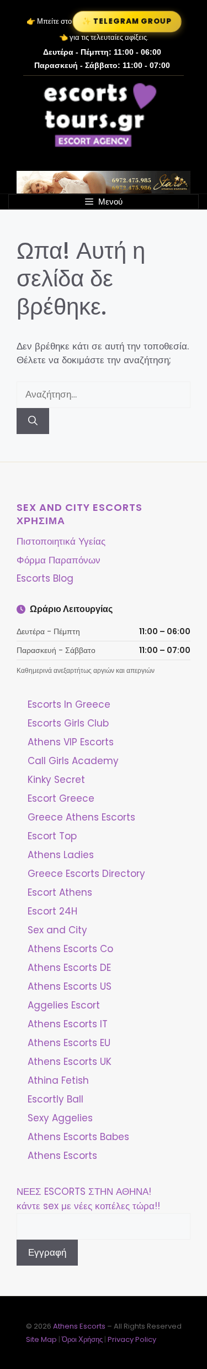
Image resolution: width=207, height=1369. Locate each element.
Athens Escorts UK (70, 1061)
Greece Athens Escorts (81, 817)
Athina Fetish (58, 1080)
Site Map (41, 1339)
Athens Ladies (61, 854)
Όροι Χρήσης (82, 1339)
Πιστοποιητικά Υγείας (61, 541)
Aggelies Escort (64, 1005)
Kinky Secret (56, 779)
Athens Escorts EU (69, 1042)
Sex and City (57, 930)
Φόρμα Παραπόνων (58, 560)
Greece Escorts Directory (86, 873)
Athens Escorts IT (68, 1024)
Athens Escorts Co (70, 948)
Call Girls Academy (73, 760)
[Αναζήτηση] (33, 421)
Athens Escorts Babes (78, 1136)
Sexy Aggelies (60, 1118)
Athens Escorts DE (69, 967)
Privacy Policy (132, 1339)
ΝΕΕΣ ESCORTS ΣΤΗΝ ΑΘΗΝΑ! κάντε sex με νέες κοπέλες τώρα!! (88, 1199)
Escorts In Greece (69, 704)
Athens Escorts (62, 1155)
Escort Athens (60, 892)
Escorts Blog (45, 578)
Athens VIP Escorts (71, 742)
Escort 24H (52, 911)
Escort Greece (61, 798)
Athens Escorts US (70, 986)
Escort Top (52, 836)
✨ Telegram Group (126, 21)
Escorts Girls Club (68, 723)
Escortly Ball (55, 1099)
